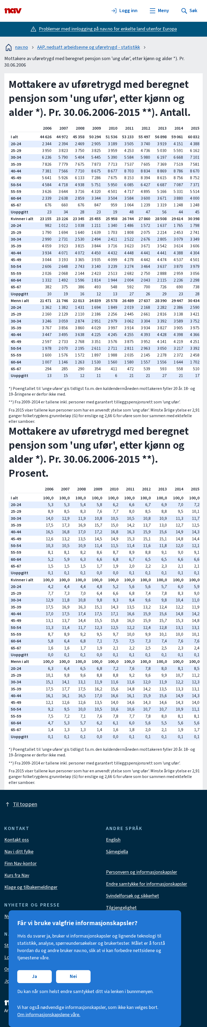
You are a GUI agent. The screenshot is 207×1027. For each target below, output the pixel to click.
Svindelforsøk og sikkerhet (132, 896)
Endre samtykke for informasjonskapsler (146, 884)
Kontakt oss (16, 839)
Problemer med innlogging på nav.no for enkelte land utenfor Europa (108, 29)
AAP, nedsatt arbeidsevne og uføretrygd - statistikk (88, 47)
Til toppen (25, 804)
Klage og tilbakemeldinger (30, 887)
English (113, 839)
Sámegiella (117, 851)
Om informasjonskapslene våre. (48, 1014)
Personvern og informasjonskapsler (141, 872)
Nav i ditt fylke (18, 851)
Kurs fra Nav (16, 875)
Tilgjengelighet (121, 907)
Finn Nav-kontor (20, 863)
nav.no (21, 47)
